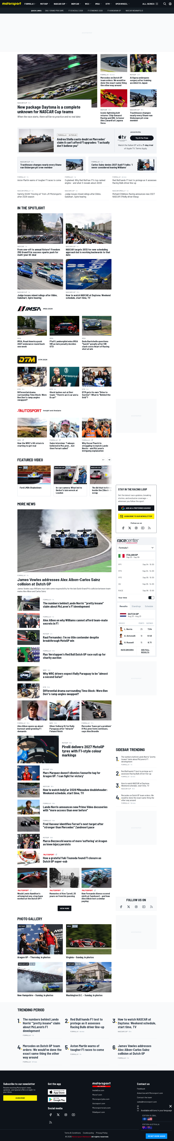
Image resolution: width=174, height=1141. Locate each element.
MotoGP (44, 3)
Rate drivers (127, 650)
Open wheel (122, 3)
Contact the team (144, 1097)
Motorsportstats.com (101, 1108)
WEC (87, 3)
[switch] (150, 597)
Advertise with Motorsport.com (150, 1093)
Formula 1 (29, 3)
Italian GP (132, 554)
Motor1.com (97, 1094)
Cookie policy (88, 1133)
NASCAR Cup (59, 3)
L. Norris (128, 629)
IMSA (97, 3)
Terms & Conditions (73, 1133)
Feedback (141, 1089)
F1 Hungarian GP (114, 10)
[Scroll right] (109, 459)
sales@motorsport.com (147, 1102)
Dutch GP (133, 613)
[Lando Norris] (121, 629)
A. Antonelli (129, 636)
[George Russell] (121, 642)
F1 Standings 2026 (95, 10)
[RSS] (149, 528)
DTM (108, 3)
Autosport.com (98, 1103)
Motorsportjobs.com (100, 1099)
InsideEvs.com (98, 1090)
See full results (145, 651)
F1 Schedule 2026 (76, 10)
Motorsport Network (81, 1136)
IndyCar (75, 3)
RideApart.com (98, 1112)
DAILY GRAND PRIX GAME (54, 10)
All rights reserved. (100, 1136)
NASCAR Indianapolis (134, 10)
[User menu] (170, 4)
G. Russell (129, 642)
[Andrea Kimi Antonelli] (121, 636)
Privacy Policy (101, 1133)
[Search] (164, 4)
